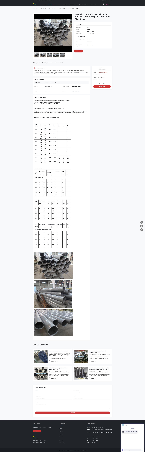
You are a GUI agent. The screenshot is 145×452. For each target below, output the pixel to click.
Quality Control (83, 4)
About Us (65, 4)
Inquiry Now (102, 86)
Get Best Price (53, 361)
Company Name (76, 390)
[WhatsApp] (141, 229)
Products (51, 4)
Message (37, 402)
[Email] (141, 222)
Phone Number (38, 396)
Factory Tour (73, 4)
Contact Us (93, 4)
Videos (58, 4)
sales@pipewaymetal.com (102, 72)
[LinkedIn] (104, 83)
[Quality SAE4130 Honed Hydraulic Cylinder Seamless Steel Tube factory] (81, 356)
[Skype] (141, 226)
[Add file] (122, 450)
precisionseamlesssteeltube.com (97, 427)
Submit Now (72, 412)
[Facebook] (102, 83)
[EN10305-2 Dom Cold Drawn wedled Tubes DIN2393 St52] (53, 33)
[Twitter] (99, 83)
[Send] (142, 450)
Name (36, 390)
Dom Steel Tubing (44, 8)
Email (74, 396)
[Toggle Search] (103, 4)
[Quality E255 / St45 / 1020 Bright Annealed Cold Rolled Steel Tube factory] (41, 373)
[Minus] (142, 425)
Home (44, 4)
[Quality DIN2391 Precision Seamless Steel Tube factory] (41, 356)
